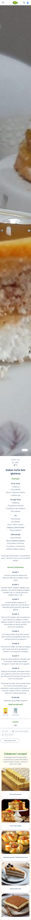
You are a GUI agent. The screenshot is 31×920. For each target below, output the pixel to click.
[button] (29, 231)
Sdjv (15, 725)
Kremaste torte (10, 741)
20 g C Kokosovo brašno (15, 541)
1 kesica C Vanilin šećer (15, 527)
